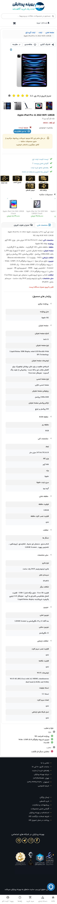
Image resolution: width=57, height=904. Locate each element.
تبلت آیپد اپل (30, 32)
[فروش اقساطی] (35, 187)
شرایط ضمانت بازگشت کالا (39, 816)
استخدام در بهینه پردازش (39, 812)
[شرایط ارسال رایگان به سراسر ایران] (47, 179)
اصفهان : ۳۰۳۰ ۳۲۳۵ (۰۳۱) (38, 782)
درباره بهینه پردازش (41, 774)
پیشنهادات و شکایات (40, 805)
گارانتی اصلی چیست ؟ (40, 163)
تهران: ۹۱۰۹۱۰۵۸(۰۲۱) (41, 778)
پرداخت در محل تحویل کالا (39, 820)
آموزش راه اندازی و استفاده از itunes (35, 172)
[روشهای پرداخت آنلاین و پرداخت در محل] (34, 179)
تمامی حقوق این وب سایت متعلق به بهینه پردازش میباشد (28, 889)
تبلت (40, 32)
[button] (43, 899)
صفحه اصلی (49, 32)
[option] (49, 106)
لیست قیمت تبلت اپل (40, 159)
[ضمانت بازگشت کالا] (47, 187)
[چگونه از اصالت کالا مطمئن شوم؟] (21, 179)
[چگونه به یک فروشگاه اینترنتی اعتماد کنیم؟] (9, 179)
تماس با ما (45, 763)
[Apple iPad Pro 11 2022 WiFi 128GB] (49, 106)
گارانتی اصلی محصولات (40, 809)
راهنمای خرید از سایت (40, 770)
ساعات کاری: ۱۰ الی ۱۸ (40, 767)
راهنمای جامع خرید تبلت (39, 168)
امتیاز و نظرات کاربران (21, 225)
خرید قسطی (44, 801)
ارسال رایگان (44, 797)
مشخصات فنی (42, 225)
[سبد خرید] (14, 23)
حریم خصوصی (43, 786)
